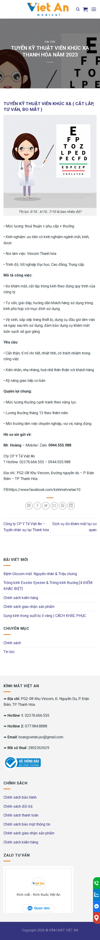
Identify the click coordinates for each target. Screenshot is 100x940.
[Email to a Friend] (54, 506)
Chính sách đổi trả (18, 806)
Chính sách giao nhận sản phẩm (28, 606)
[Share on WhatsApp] (29, 506)
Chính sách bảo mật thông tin (26, 824)
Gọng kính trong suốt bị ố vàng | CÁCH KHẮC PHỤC (44, 615)
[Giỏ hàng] (85, 9)
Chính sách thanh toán (20, 815)
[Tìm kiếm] (78, 9)
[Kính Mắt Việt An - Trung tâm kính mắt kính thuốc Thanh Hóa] (47, 9)
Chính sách (12, 643)
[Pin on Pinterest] (63, 506)
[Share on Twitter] (46, 506)
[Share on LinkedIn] (71, 506)
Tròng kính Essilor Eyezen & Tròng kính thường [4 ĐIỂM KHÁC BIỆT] (47, 585)
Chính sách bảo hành (20, 797)
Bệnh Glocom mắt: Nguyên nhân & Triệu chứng (40, 574)
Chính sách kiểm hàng (20, 598)
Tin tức (50, 41)
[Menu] (94, 9)
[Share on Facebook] (37, 506)
